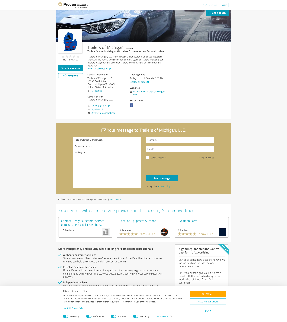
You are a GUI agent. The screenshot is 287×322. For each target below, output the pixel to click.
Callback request (158, 157)
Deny (208, 311)
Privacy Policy (77, 308)
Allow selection (208, 301)
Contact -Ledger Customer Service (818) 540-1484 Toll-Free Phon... (82, 223)
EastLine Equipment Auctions (137, 221)
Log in (224, 4)
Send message (162, 178)
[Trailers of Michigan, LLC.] (70, 41)
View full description (97, 68)
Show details (162, 316)
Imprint (66, 308)
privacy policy (164, 186)
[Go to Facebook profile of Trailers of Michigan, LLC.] (132, 106)
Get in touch (218, 13)
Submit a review (70, 68)
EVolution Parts (187, 221)
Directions (96, 90)
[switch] (88, 316)
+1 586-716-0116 (100, 106)
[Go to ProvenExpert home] (73, 5)
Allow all (208, 294)
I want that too (209, 4)
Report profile (115, 199)
